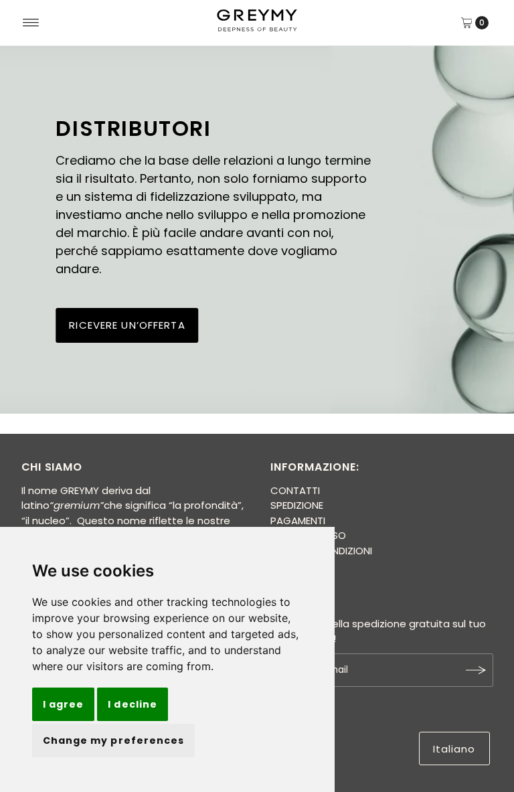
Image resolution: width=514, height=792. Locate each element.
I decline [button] (132, 704)
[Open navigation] (31, 22)
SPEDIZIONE (296, 505)
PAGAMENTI (297, 520)
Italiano (454, 749)
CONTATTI (295, 490)
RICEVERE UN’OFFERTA (127, 325)
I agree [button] (63, 704)
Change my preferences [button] (113, 740)
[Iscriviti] (476, 670)
